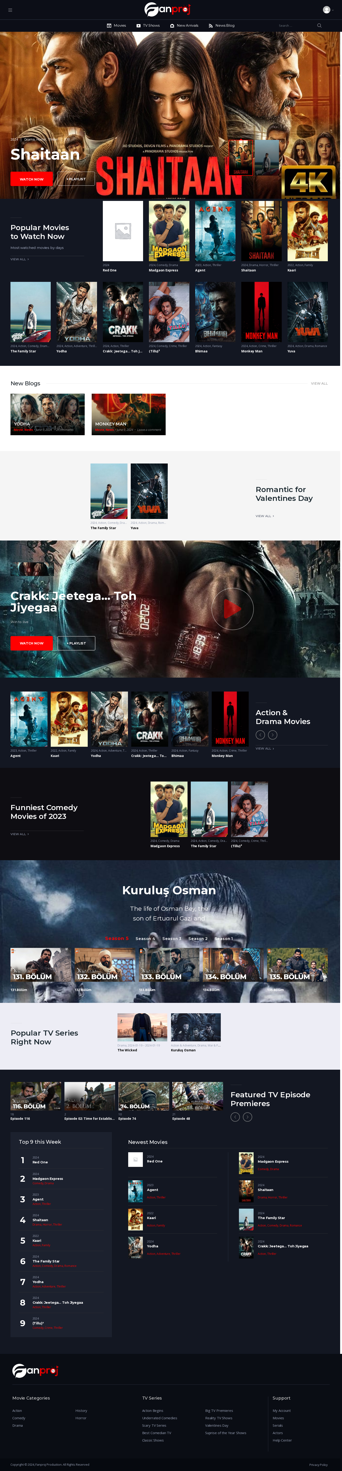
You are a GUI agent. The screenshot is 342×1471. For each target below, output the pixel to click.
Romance (321, 346)
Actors (278, 1432)
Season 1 (224, 939)
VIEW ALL (319, 383)
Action (207, 265)
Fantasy (217, 346)
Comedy (162, 265)
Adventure (80, 346)
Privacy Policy (318, 1465)
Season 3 (171, 939)
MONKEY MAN (110, 424)
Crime (173, 346)
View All (263, 516)
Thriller (53, 139)
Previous (260, 735)
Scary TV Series (154, 1425)
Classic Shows (153, 1440)
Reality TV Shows (218, 1418)
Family (309, 265)
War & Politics (216, 1045)
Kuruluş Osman (169, 890)
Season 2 (198, 939)
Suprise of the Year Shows (225, 1432)
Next (272, 735)
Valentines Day (216, 1425)
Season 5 (117, 938)
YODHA (22, 424)
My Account (282, 1410)
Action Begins (152, 1410)
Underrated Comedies (159, 1418)
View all (18, 259)
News (28, 430)
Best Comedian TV (156, 1432)
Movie (18, 430)
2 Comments (65, 430)
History (81, 1410)
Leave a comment (149, 430)
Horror (41, 139)
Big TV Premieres (219, 1410)
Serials (278, 1425)
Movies (278, 1418)
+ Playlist (76, 179)
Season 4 (145, 939)
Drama (29, 139)
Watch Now (32, 179)
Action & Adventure (183, 1045)
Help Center (282, 1440)
